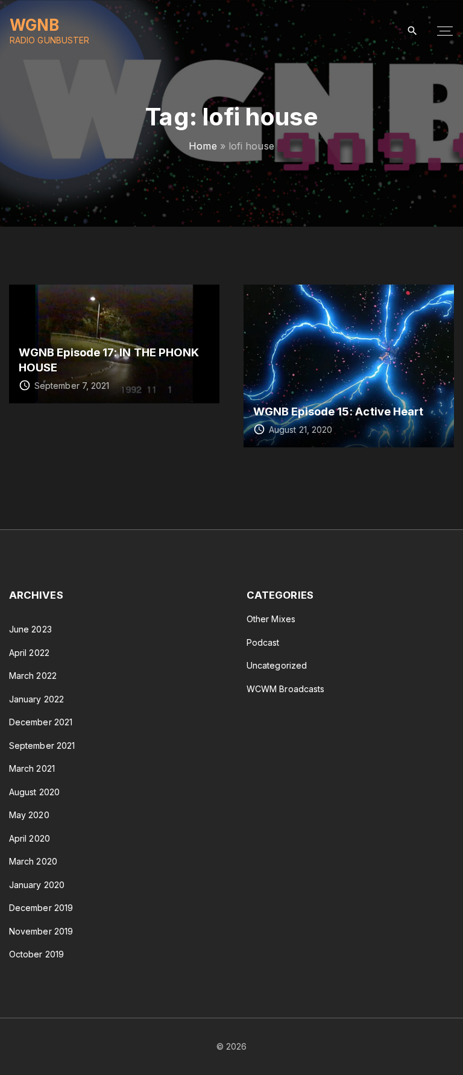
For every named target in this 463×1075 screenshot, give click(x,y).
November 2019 (41, 931)
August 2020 (34, 792)
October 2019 (36, 954)
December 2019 (41, 908)
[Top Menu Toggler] (445, 31)
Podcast (263, 642)
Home (202, 146)
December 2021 (40, 722)
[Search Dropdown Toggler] (412, 31)
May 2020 (29, 815)
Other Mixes (271, 619)
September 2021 (42, 745)
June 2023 (30, 629)
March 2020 (33, 861)
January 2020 (37, 885)
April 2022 (29, 653)
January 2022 (36, 699)
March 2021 (32, 768)
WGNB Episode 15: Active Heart (338, 411)
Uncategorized (277, 665)
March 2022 (33, 675)
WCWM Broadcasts (285, 689)
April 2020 (29, 838)
